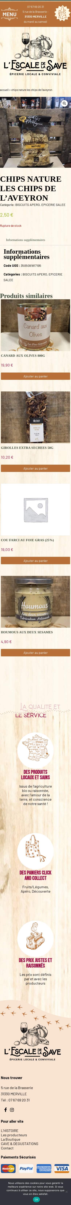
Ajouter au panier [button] (35, 376)
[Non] (66, 1192)
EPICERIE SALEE (53, 205)
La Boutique (10, 1139)
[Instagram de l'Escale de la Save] (12, 1109)
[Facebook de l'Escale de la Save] (5, 1109)
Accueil (4, 89)
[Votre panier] (61, 14)
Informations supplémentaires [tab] (25, 240)
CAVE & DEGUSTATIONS (19, 1143)
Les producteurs (14, 1135)
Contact (7, 1148)
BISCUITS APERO (27, 205)
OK (36, 1199)
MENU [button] (10, 14)
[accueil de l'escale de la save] (35, 82)
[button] (64, 103)
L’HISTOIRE (9, 1130)
